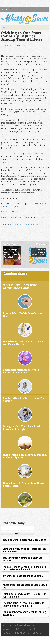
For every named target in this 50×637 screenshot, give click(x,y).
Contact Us (36, 625)
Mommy (36, 224)
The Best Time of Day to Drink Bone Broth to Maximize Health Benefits (24, 568)
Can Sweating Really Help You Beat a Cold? (24, 399)
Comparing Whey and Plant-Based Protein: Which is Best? (24, 550)
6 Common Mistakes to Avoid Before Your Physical (21, 371)
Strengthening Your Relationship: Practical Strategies (23, 427)
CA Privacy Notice (21, 629)
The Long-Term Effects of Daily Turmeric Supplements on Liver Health (23, 604)
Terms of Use (32, 629)
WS (4, 625)
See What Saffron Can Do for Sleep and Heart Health (23, 343)
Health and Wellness (26, 224)
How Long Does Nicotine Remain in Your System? (23, 559)
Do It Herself (13, 224)
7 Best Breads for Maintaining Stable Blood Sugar (25, 586)
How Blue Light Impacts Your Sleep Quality (24, 539)
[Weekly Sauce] (25, 19)
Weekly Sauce (9, 45)
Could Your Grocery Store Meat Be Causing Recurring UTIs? (24, 613)
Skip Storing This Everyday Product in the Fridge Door (25, 456)
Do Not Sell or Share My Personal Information (28, 633)
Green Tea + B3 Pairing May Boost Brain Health (23, 484)
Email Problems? (7, 633)
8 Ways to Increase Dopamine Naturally (23, 576)
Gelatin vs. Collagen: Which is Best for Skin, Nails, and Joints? (25, 595)
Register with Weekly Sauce (22, 625)
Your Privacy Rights (8, 629)
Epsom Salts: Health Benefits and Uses (23, 314)
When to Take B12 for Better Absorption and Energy (20, 286)
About (9, 625)
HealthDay (22, 217)
